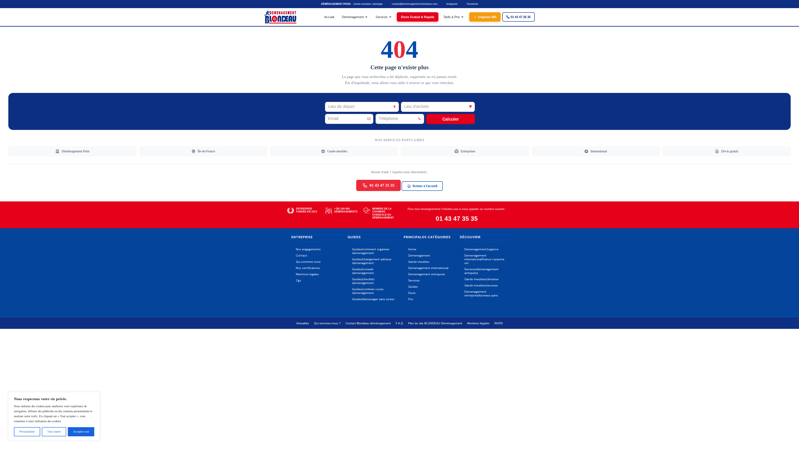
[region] (54, 416)
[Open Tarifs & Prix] (462, 17)
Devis (412, 293)
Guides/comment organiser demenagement (371, 251)
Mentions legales (307, 274)
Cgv (298, 280)
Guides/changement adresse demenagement (371, 261)
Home (412, 249)
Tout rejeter (54, 431)
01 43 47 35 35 (382, 185)
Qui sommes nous (308, 262)
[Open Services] (390, 17)
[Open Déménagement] (366, 17)
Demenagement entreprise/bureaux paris (481, 293)
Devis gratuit (729, 151)
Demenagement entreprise (426, 274)
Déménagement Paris (75, 151)
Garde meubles (418, 262)
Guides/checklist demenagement (363, 281)
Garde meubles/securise (481, 285)
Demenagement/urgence (481, 249)
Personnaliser (27, 431)
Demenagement (419, 255)
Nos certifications (308, 268)
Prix (410, 299)
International (599, 151)
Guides (413, 287)
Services (414, 280)
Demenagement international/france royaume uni (484, 259)
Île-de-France (206, 151)
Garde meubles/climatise (481, 279)
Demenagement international (428, 268)
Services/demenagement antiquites (481, 271)
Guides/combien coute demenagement (367, 291)
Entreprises (468, 151)
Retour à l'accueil (425, 186)
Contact (301, 255)
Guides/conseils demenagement (363, 271)
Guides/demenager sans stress (373, 299)
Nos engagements (308, 249)
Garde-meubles (337, 151)
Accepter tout (81, 431)
